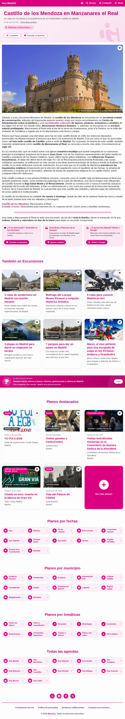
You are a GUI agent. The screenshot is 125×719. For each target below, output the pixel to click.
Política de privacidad (48, 708)
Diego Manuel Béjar (29, 22)
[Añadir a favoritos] (119, 48)
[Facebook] (65, 696)
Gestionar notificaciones (73, 708)
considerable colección (58, 123)
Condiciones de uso (24, 708)
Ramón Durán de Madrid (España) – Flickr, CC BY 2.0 (101, 111)
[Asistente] (82, 3)
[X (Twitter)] (72, 696)
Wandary (52, 714)
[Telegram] (59, 696)
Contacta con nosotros (99, 708)
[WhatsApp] (52, 696)
